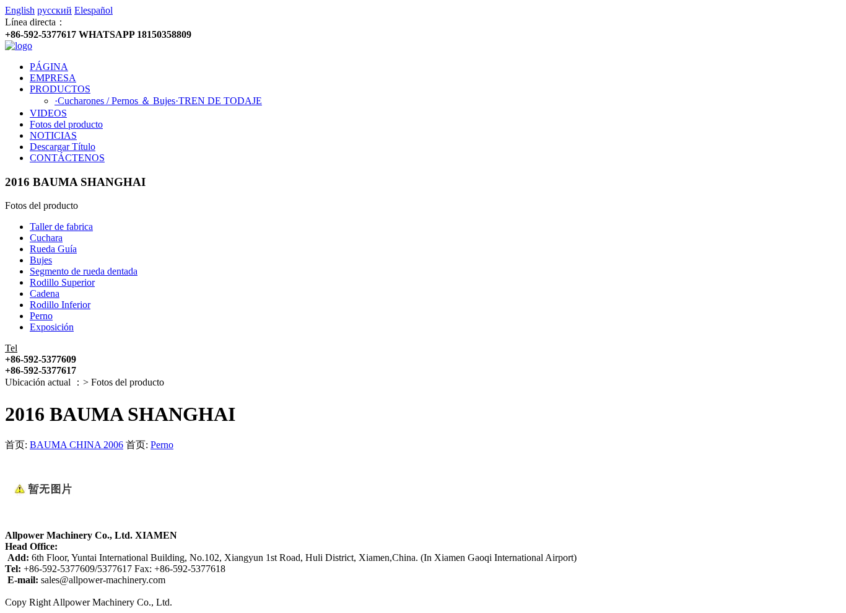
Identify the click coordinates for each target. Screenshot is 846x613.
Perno (161, 444)
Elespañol (93, 10)
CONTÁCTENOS (67, 157)
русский (54, 10)
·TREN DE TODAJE (218, 100)
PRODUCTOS (60, 89)
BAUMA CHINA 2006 (76, 444)
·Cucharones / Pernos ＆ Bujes (115, 100)
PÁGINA (49, 66)
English (20, 10)
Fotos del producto (66, 124)
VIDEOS (48, 113)
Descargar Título (62, 146)
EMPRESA (53, 78)
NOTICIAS (53, 135)
